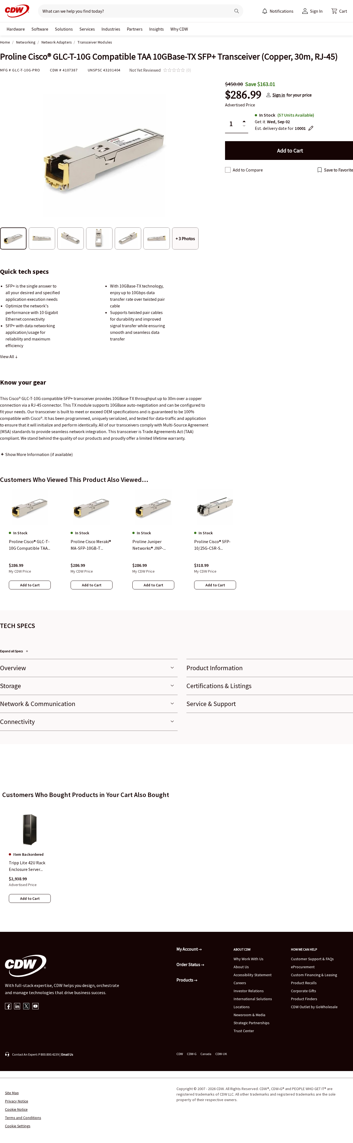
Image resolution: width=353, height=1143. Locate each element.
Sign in (278, 95)
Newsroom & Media (249, 1014)
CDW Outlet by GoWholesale (314, 1006)
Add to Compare (248, 170)
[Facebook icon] (8, 1006)
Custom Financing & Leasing (314, 974)
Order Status (188, 964)
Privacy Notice (16, 1101)
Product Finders (304, 998)
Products (185, 980)
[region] (176, 544)
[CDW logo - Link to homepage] (15, 11)
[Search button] (236, 11)
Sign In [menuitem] (316, 11)
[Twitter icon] (26, 1006)
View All (7, 356)
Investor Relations (249, 990)
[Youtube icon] (35, 1006)
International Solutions (253, 998)
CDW (179, 1054)
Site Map (12, 1092)
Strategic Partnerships (251, 1022)
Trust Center (244, 1030)
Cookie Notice (16, 1109)
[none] (15, 29)
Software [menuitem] (39, 29)
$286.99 (243, 94)
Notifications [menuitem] (281, 11)
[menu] (278, 11)
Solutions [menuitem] (64, 29)
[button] (339, 11)
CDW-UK (221, 1054)
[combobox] (132, 11)
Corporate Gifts (303, 990)
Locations (242, 1006)
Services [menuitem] (87, 29)
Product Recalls (304, 982)
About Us (241, 966)
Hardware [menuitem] (16, 29)
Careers (240, 982)
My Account (187, 949)
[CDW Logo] (15, 11)
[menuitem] (265, 11)
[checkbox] (228, 170)
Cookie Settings (17, 1125)
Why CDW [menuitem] (179, 29)
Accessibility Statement (253, 974)
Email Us (67, 1054)
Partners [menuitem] (135, 29)
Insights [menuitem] (156, 29)
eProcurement (303, 966)
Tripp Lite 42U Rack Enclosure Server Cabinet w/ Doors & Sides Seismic (27, 866)
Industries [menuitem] (110, 29)
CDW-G (191, 1054)
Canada (205, 1054)
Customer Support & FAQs (312, 958)
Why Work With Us (248, 958)
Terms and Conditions (23, 1117)
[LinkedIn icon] (17, 1006)
